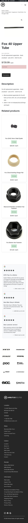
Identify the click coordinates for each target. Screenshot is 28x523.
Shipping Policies (8, 498)
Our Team (6, 448)
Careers (6, 457)
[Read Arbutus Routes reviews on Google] (10, 513)
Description (6, 75)
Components (8, 12)
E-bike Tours (7, 431)
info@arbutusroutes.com (10, 421)
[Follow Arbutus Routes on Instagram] (5, 513)
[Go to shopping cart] (25, 4)
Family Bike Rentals (9, 469)
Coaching (6, 435)
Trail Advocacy (7, 455)
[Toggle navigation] (21, 4)
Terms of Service (8, 505)
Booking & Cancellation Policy (11, 489)
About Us (6, 446)
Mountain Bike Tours (9, 429)
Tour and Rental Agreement (11, 494)
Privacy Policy (7, 503)
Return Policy (7, 500)
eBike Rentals (7, 467)
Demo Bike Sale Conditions (11, 496)
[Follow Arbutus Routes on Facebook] (7, 513)
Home (3, 10)
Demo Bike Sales (8, 484)
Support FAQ (7, 482)
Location (6, 444)
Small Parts (20, 12)
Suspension (14, 12)
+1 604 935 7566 (8, 418)
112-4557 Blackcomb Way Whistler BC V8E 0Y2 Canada (10, 410)
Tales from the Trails (9, 452)
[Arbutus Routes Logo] (2, 4)
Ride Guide (7, 450)
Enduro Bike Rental (9, 465)
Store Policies (7, 486)
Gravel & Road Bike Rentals (11, 471)
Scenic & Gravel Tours (9, 433)
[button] (21, 20)
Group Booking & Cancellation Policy (13, 492)
